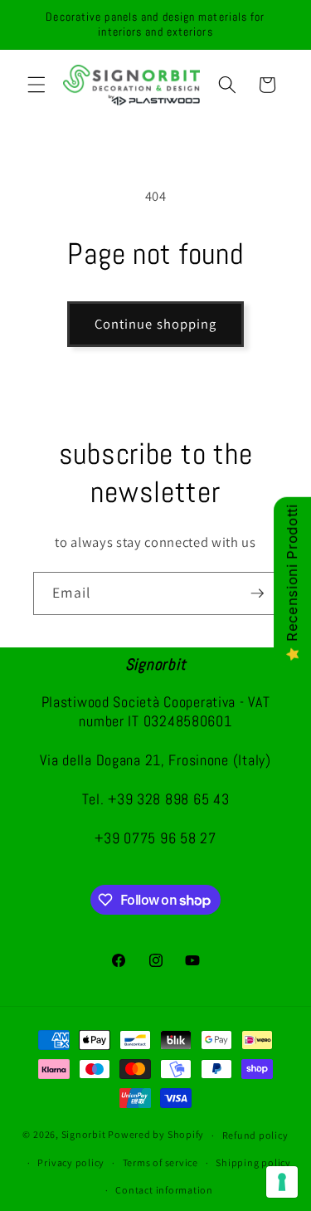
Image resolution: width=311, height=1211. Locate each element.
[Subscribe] (257, 593)
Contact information (164, 1190)
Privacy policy (70, 1162)
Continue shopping (156, 324)
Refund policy (255, 1135)
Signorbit (83, 1135)
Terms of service (160, 1162)
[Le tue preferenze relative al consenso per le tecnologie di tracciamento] (282, 1182)
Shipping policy (253, 1162)
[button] (36, 85)
